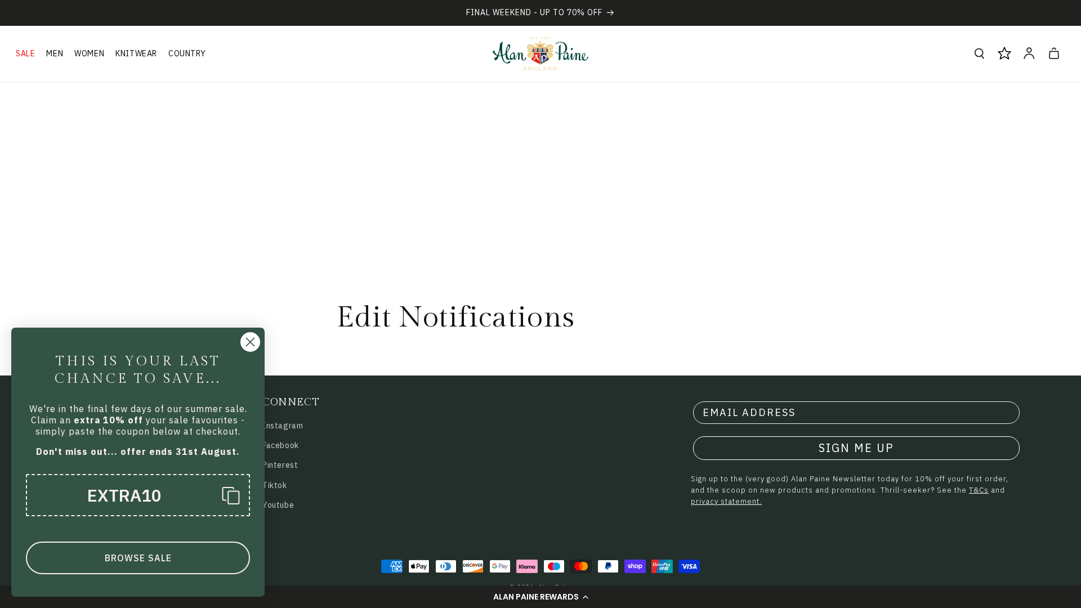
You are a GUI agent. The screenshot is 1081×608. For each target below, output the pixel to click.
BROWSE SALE (138, 558)
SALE (25, 53)
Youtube (278, 505)
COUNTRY (187, 53)
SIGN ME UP (856, 447)
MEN (54, 53)
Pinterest (280, 465)
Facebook (280, 445)
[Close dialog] (250, 342)
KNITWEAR (136, 53)
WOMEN (89, 53)
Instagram (282, 426)
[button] (540, 596)
